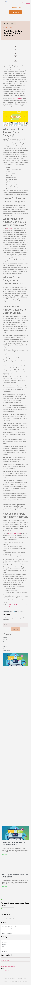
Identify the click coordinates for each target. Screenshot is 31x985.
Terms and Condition (22, 978)
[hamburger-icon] (28, 4)
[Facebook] (2, 918)
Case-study (4, 946)
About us (4, 940)
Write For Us (5, 950)
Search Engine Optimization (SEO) (9, 926)
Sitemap (6, 978)
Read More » (4, 854)
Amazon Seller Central (14, 533)
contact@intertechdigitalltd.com (8, 966)
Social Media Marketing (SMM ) (8, 928)
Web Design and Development (8, 930)
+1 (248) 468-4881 (16, 8)
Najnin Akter (5, 951)
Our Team (4, 942)
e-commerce (9, 229)
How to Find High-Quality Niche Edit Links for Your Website (13, 843)
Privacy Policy (12, 978)
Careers (4, 944)
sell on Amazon (17, 98)
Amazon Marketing (6, 931)
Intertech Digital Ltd (5, 970)
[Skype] (10, 918)
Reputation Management (7, 933)
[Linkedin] (13, 918)
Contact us (4, 948)
